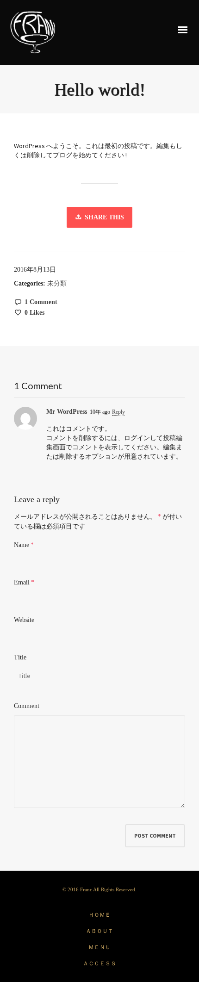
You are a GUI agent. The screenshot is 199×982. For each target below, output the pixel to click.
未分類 (57, 283)
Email (22, 582)
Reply (118, 412)
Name (21, 544)
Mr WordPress (66, 411)
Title (20, 657)
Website (24, 619)
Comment (26, 705)
